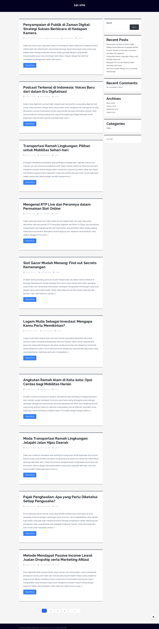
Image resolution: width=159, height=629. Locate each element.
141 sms (79, 5)
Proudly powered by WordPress (29, 627)
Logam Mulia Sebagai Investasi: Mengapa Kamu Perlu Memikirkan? (57, 323)
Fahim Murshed (62, 627)
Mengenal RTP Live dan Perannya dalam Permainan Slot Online (57, 206)
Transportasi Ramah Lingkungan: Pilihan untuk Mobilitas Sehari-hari (56, 148)
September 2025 (112, 109)
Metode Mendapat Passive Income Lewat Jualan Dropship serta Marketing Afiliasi (57, 557)
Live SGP (109, 139)
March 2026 (110, 103)
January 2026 (111, 106)
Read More (29, 65)
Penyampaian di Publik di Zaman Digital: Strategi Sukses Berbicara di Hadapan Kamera (56, 29)
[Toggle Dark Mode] (153, 616)
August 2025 (110, 112)
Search (109, 23)
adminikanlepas (69, 38)
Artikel (80, 38)
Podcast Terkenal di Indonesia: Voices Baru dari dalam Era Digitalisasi (59, 89)
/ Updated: (42, 38)
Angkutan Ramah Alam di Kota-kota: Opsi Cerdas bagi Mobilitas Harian (57, 382)
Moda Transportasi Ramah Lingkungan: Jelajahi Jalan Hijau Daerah (55, 440)
